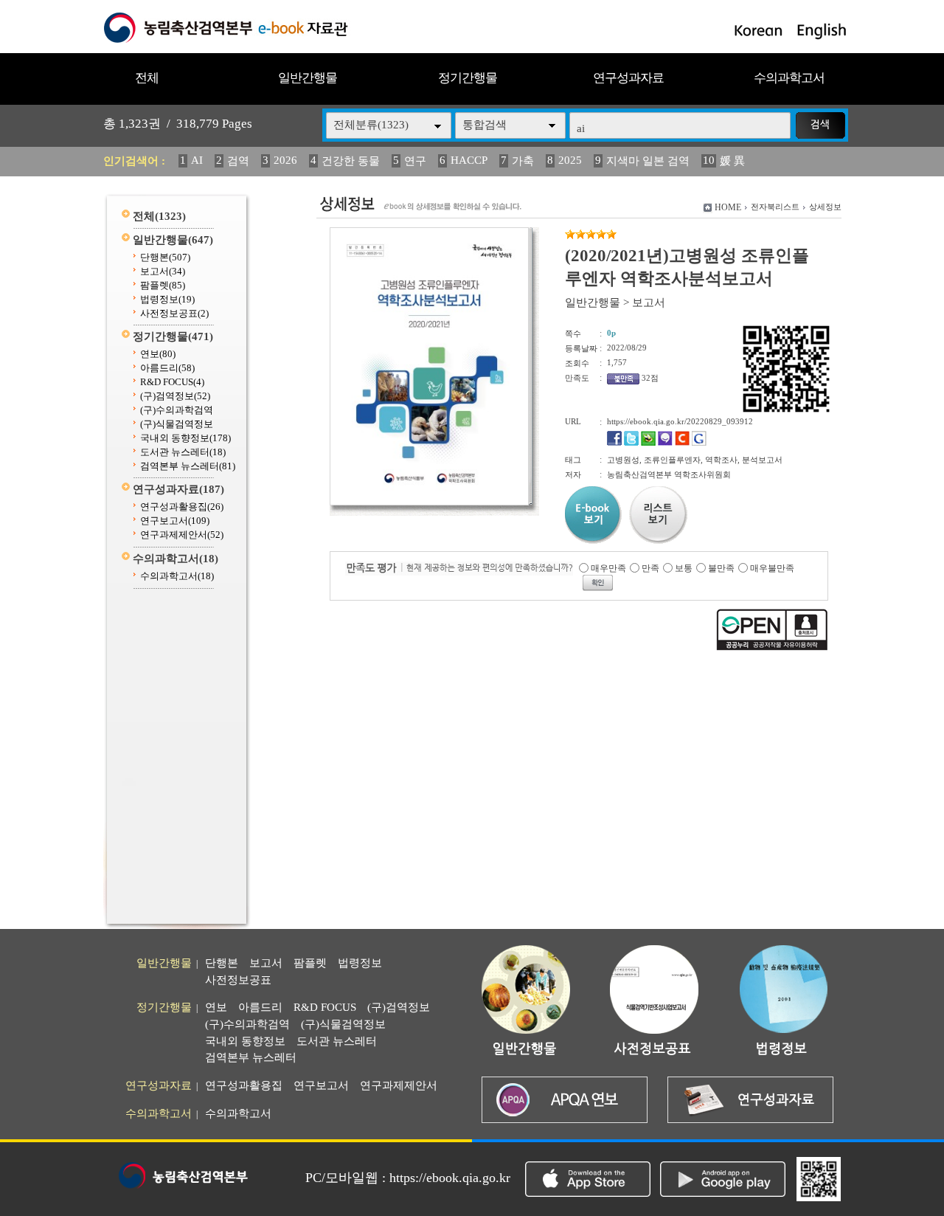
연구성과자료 (628, 78)
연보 (158, 353)
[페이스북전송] (614, 442)
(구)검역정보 (175, 395)
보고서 (162, 271)
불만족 (721, 568)
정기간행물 (467, 78)
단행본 (165, 257)
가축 (523, 161)
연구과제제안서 (181, 534)
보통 (684, 568)
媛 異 (732, 161)
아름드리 (167, 367)
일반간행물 (307, 78)
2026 (285, 160)
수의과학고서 (789, 78)
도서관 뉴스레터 (183, 451)
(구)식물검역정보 (176, 423)
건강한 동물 (351, 161)
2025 (570, 160)
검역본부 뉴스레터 (187, 465)
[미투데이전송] (665, 442)
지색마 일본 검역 (648, 161)
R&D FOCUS (172, 381)
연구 (415, 161)
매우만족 (608, 568)
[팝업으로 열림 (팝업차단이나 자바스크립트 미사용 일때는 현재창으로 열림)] (429, 502)
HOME (728, 207)
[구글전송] (699, 442)
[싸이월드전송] (682, 442)
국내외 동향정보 (185, 437)
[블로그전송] (648, 442)
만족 (650, 568)
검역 (238, 161)
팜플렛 (162, 285)
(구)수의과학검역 (176, 409)
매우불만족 (772, 568)
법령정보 (167, 299)
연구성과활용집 (181, 506)
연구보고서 (174, 520)
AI (197, 160)
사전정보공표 (174, 313)
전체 (147, 78)
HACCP (469, 160)
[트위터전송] (631, 442)
